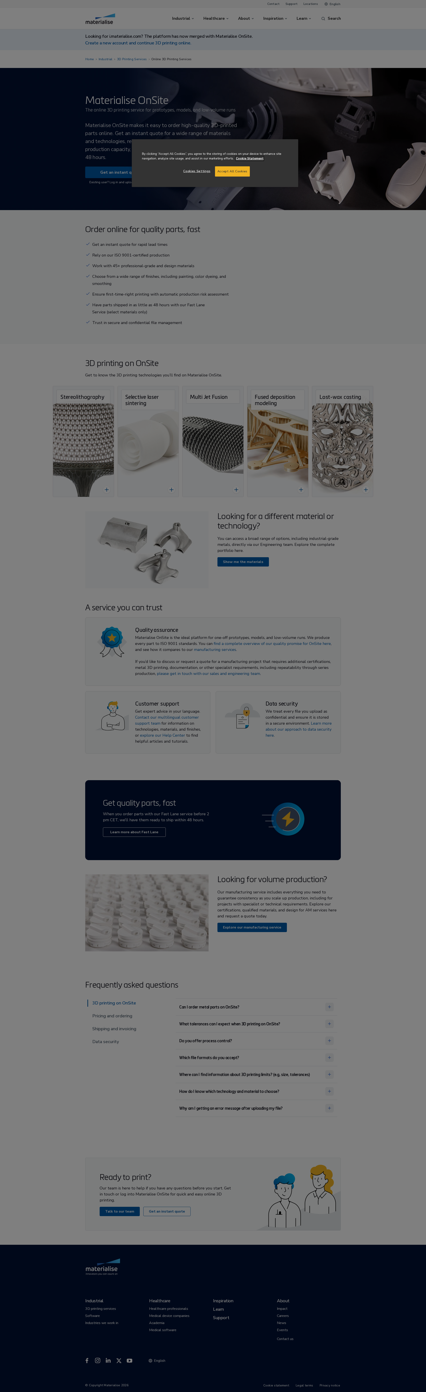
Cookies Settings (196, 171)
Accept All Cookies (232, 171)
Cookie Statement (250, 158)
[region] (215, 163)
